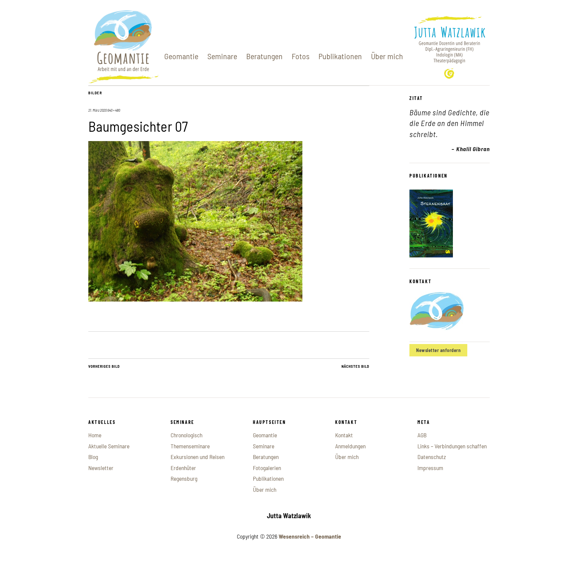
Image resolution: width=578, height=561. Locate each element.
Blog (93, 456)
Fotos (300, 56)
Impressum (430, 467)
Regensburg (184, 478)
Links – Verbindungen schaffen (452, 446)
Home (94, 435)
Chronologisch (186, 435)
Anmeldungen (350, 446)
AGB (421, 435)
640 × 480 (113, 110)
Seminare (222, 56)
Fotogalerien (267, 467)
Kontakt (344, 435)
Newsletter (100, 467)
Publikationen (340, 56)
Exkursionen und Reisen (197, 456)
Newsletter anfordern (438, 350)
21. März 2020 (97, 110)
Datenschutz (431, 456)
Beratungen (264, 56)
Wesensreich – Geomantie (310, 536)
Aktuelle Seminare (108, 446)
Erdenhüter (183, 467)
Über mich (387, 56)
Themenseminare (190, 446)
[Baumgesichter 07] (195, 299)
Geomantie (181, 56)
